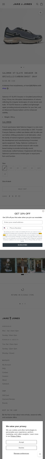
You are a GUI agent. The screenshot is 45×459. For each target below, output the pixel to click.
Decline (21, 448)
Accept (21, 442)
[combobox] (6, 228)
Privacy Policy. (16, 436)
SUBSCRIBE (22, 245)
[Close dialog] (43, 211)
